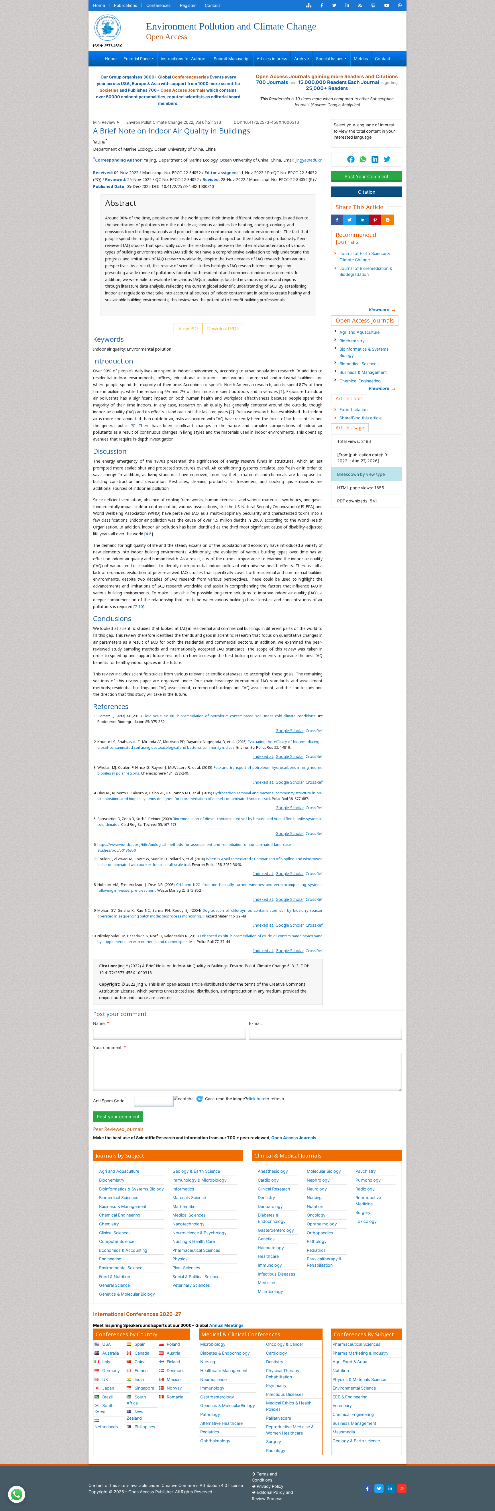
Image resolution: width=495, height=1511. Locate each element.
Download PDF (222, 328)
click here (256, 1098)
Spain (139, 1344)
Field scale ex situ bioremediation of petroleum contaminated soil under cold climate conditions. (230, 715)
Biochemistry (352, 340)
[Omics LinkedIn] (347, 5)
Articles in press (272, 58)
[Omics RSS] (360, 5)
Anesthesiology (273, 1171)
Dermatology (270, 1206)
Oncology (316, 1215)
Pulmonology (368, 1180)
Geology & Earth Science (196, 1171)
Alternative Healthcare (221, 1423)
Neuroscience (213, 1379)
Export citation (353, 409)
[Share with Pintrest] (375, 220)
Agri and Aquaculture (359, 332)
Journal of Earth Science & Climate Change (364, 256)
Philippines (144, 1426)
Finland (173, 1361)
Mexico (173, 1379)
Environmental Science (354, 1388)
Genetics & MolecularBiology (227, 1405)
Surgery (362, 1212)
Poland (173, 1344)
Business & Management (363, 372)
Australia (110, 1353)
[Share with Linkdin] (362, 220)
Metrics (361, 58)
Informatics (183, 1188)
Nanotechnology (188, 1223)
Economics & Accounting (123, 1250)
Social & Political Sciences (197, 1276)
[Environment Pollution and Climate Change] (107, 27)
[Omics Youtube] (387, 5)
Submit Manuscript (232, 58)
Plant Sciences (186, 1267)
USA (106, 1344)
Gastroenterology (217, 1396)
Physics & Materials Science (359, 1379)
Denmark (175, 1370)
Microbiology (270, 1291)
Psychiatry (365, 1171)
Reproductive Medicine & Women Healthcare (290, 1429)
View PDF (188, 328)
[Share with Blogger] (387, 220)
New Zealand (135, 1414)
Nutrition (315, 1206)
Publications (125, 5)
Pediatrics (316, 1250)
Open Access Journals (182, 90)
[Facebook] (367, 1488)
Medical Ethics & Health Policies (289, 1406)
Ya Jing (99, 141)
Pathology (317, 1241)
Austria (173, 1353)
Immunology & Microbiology (199, 1180)
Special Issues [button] (329, 58)
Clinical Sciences (115, 1232)
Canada (141, 1353)
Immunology (270, 1265)
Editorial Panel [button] (136, 58)
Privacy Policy (269, 1486)
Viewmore (378, 309)
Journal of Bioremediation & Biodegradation (365, 271)
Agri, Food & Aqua (350, 1361)
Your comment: (109, 1047)
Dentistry (266, 1197)
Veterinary (342, 1405)
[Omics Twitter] (334, 5)
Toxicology (366, 1221)
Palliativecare (278, 1418)
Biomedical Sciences (359, 363)
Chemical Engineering (360, 380)
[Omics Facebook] (322, 5)
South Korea (104, 1408)
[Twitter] (379, 1488)
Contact (212, 5)
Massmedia (344, 1431)
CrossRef (314, 730)
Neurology (317, 1188)
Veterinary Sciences (191, 1285)
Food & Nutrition (114, 1276)
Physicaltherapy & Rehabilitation (324, 1262)
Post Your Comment (366, 176)
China (139, 1361)
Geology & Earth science (356, 1440)
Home (99, 5)
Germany (110, 1370)
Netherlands (106, 1426)
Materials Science (189, 1197)
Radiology (365, 1188)
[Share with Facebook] (337, 220)
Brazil (107, 1396)
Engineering (110, 1258)
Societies (109, 90)
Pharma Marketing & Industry (360, 1353)
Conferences (158, 5)
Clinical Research (274, 1188)
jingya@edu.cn (309, 160)
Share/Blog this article (360, 417)
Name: (101, 1023)
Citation (366, 192)
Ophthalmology (322, 1223)
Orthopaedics (320, 1232)
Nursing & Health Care (193, 1241)
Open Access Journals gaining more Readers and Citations (327, 76)
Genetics (266, 1238)
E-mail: (255, 1023)
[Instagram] (401, 1488)
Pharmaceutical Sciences (196, 1250)
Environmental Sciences (122, 1267)
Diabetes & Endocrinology (272, 1218)
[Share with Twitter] (349, 220)
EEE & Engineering (350, 1396)
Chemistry (109, 1223)
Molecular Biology (324, 1171)
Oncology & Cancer (284, 1344)
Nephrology (318, 1180)
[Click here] (309, 5)
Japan (107, 1388)
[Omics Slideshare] (373, 5)
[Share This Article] (362, 159)
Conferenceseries (190, 76)
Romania (174, 1396)
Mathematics (185, 1206)
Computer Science (116, 1241)
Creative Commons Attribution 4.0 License (201, 1485)
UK (104, 1379)
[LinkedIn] (390, 1488)
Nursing (314, 1197)
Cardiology (268, 1180)
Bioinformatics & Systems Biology (364, 352)
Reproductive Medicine (368, 1200)
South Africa (136, 1400)
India (138, 1379)
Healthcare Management (223, 1370)
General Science (114, 1285)
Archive (301, 58)
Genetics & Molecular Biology (127, 1294)
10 (140, 606)
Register (188, 5)
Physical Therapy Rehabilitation (282, 1373)
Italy (105, 1361)
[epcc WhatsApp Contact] (400, 5)
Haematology (271, 1247)
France (140, 1370)
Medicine (266, 1282)
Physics (180, 1258)
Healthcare (268, 1256)
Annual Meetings (226, 1325)
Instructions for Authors (184, 58)
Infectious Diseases (276, 1274)
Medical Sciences (189, 1215)
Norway (174, 1388)
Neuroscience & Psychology (199, 1232)
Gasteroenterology (276, 1230)
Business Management (354, 1423)
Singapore (143, 1388)
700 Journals (272, 82)
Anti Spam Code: (109, 1100)
